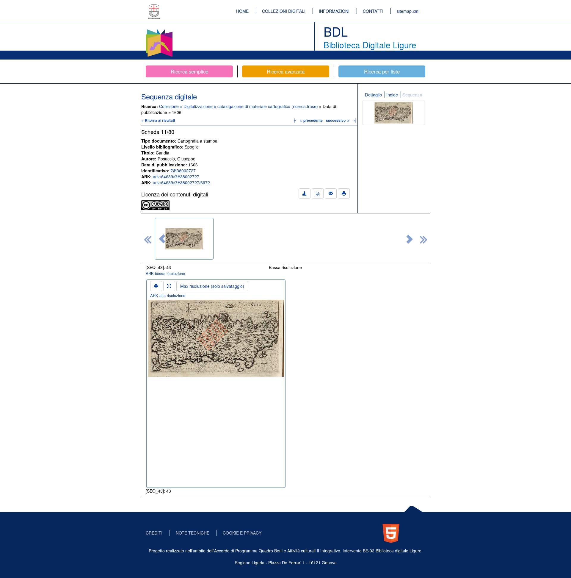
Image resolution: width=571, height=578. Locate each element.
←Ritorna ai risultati (158, 120)
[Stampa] (344, 193)
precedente (313, 120)
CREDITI (154, 533)
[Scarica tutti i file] (304, 193)
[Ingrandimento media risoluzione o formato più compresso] (169, 286)
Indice (392, 94)
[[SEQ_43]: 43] (184, 239)
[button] (162, 239)
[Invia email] (331, 193)
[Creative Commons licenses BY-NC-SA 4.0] (155, 204)
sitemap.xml (408, 11)
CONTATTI (373, 11)
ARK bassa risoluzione (165, 273)
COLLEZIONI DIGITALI (283, 11)
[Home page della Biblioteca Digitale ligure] (159, 29)
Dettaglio (373, 94)
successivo (336, 120)
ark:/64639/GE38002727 (176, 176)
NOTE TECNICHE (192, 533)
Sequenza (412, 94)
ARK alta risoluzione (167, 295)
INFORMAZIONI (334, 11)
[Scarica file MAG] (318, 193)
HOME (242, 11)
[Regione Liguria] (154, 7)
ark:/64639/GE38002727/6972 (181, 182)
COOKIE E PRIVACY (242, 533)
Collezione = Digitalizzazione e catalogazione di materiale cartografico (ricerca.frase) (239, 106)
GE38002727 (183, 171)
